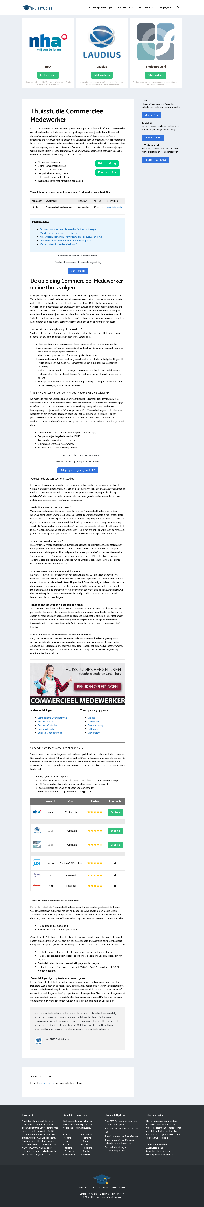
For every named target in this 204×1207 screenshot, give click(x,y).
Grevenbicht (94, 733)
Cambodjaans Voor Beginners (52, 718)
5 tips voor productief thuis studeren (121, 1136)
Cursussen (95, 1187)
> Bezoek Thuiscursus (155, 160)
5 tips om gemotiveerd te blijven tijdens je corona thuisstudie (119, 1141)
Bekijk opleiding (107, 163)
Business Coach (46, 729)
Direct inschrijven (107, 172)
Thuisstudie (84, 1187)
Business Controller (47, 725)
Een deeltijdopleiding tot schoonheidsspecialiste (116, 1149)
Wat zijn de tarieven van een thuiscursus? (60, 233)
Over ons (93, 1194)
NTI (24, 1134)
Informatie (144, 8)
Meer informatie (114, 207)
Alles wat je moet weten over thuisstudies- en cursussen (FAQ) (71, 237)
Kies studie (124, 8)
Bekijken (115, 812)
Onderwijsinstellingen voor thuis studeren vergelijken (66, 241)
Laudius (31, 1134)
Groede (91, 718)
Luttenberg (93, 729)
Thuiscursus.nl (28, 1138)
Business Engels (46, 722)
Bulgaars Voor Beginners (50, 733)
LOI (48, 1131)
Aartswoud (93, 722)
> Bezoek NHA (151, 115)
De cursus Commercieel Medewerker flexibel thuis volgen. (68, 229)
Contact (83, 1194)
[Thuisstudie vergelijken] (37, 7)
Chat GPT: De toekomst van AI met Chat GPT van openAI (121, 1122)
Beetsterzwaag (95, 725)
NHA (53, 1131)
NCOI (38, 1138)
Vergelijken (165, 8)
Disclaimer (104, 1194)
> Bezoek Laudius (153, 138)
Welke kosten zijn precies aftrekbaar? (58, 244)
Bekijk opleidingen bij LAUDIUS (77, 470)
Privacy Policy (118, 1194)
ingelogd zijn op (46, 1083)
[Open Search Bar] (178, 7)
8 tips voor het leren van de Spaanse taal (121, 1130)
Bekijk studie (78, 271)
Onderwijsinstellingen (101, 8)
